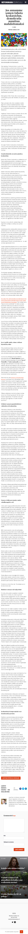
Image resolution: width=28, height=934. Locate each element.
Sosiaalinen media (5, 792)
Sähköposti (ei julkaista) (9, 842)
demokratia (3, 788)
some (9, 790)
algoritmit (3, 786)
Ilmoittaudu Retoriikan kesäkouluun (10, 778)
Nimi (5, 835)
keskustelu (3, 790)
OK (21, 931)
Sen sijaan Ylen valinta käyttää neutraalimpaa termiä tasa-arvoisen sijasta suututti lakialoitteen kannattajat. (13, 300)
